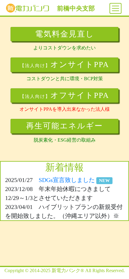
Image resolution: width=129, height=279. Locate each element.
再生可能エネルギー (64, 126)
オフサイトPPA (64, 95)
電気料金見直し (64, 34)
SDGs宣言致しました (74, 180)
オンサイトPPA (64, 64)
